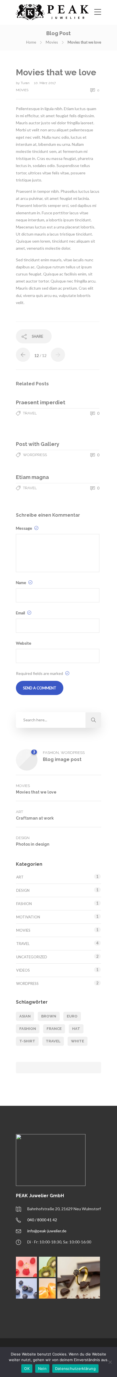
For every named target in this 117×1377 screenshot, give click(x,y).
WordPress (35, 455)
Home (31, 42)
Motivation (28, 917)
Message (24, 528)
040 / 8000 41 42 (42, 1219)
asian (25, 1016)
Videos (23, 970)
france (54, 1029)
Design (23, 838)
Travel (30, 413)
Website (23, 643)
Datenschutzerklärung (75, 1368)
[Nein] (110, 1362)
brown (48, 1016)
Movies (52, 42)
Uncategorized (31, 957)
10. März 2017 (45, 83)
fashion (27, 1029)
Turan (25, 83)
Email (21, 612)
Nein (42, 1368)
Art (19, 812)
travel (53, 1041)
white (77, 1041)
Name (21, 582)
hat (76, 1029)
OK (27, 1368)
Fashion (51, 752)
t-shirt (27, 1041)
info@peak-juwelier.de (46, 1230)
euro (72, 1016)
